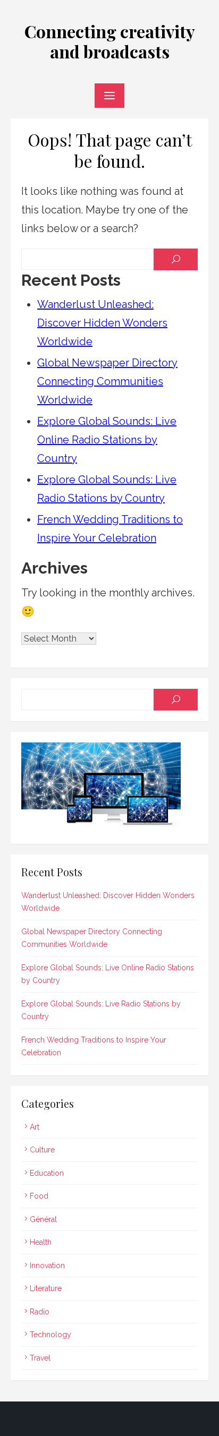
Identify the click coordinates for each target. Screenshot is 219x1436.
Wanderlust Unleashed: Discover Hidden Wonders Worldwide (102, 323)
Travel (40, 1358)
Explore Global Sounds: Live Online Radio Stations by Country (106, 440)
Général (43, 1219)
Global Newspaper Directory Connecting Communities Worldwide (107, 381)
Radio (39, 1311)
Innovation (47, 1265)
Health (41, 1242)
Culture (42, 1150)
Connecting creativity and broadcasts (109, 41)
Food (39, 1196)
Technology (50, 1334)
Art (34, 1127)
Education (47, 1173)
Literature (46, 1288)
